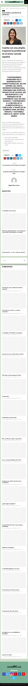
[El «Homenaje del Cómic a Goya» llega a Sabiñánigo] (14, 515)
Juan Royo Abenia (7, 290)
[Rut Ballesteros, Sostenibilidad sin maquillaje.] (14, 622)
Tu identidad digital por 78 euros (10, 569)
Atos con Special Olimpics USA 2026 (11, 460)
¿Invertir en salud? (7, 655)
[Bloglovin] (13, 678)
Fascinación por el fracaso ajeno (10, 590)
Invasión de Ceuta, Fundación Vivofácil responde (12, 288)
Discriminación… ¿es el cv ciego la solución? (13, 252)
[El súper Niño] (14, 387)
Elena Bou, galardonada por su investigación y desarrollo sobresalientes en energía (13, 231)
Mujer (4, 10)
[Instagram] (11, 674)
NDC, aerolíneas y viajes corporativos (12, 439)
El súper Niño (5, 396)
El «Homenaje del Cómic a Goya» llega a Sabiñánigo (12, 525)
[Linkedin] (19, 674)
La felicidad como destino (9, 211)
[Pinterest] (15, 674)
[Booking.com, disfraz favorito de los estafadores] (14, 471)
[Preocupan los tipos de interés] (14, 601)
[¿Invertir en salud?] (14, 645)
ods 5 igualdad (6, 150)
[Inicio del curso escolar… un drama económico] (14, 300)
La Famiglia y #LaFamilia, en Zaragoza (12, 333)
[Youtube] (23, 674)
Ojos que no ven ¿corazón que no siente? (13, 354)
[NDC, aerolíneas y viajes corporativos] (14, 429)
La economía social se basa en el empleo (14, 165)
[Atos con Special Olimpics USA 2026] (14, 450)
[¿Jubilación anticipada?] (14, 538)
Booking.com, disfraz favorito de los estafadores (11, 482)
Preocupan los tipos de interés (10, 611)
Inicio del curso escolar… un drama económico (11, 311)
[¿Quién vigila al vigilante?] (14, 494)
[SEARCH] (24, 260)
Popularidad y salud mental (9, 418)
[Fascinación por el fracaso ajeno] (14, 580)
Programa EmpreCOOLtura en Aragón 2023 (14, 173)
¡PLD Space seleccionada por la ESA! (11, 375)
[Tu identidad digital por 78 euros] (14, 559)
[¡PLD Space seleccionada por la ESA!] (14, 365)
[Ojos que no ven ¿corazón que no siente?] (14, 344)
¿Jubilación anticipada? (8, 548)
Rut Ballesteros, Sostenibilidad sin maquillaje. (11, 633)
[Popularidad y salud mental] (14, 408)
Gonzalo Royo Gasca (8, 313)
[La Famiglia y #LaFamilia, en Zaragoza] (14, 323)
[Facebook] (4, 674)
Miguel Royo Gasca (7, 16)
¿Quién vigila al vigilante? (9, 504)
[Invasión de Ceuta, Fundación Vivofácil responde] (14, 278)
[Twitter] (7, 674)
